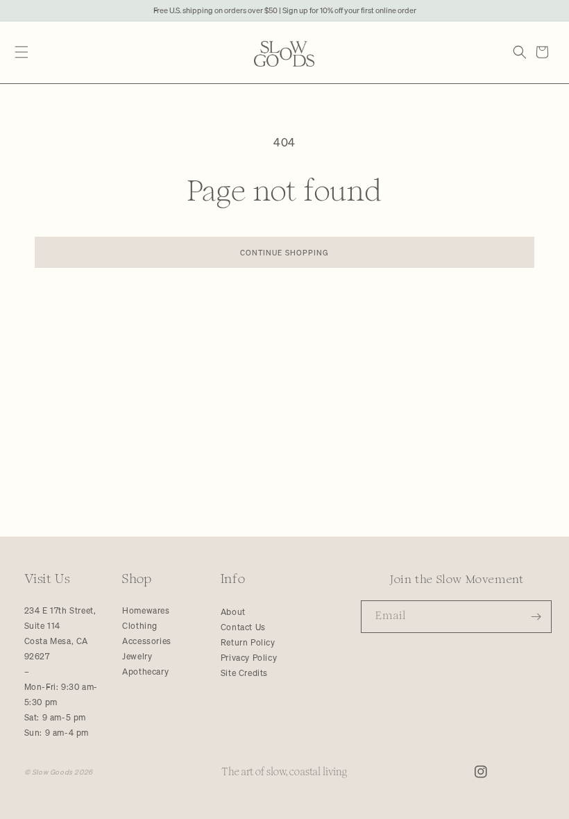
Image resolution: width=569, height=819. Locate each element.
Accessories (146, 641)
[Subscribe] (535, 616)
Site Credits (244, 673)
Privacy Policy (249, 657)
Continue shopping (285, 252)
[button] (21, 52)
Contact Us (243, 627)
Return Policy (248, 642)
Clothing (140, 625)
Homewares (145, 610)
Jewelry (137, 656)
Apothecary (145, 671)
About (233, 612)
